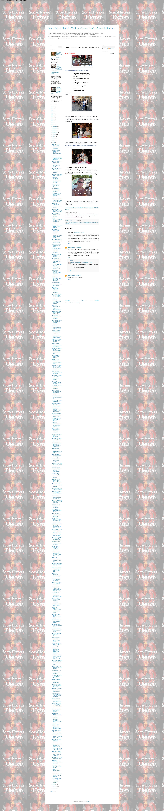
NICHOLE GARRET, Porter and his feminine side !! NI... (57, 732)
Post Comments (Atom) (75, 302)
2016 (52, 791)
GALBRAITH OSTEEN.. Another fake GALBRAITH (56, 382)
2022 (52, 114)
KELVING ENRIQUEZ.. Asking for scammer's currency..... (55, 290)
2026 (52, 106)
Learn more (2, 19)
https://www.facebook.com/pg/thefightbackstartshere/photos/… (81, 145)
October (54, 130)
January (54, 788)
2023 (52, 112)
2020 (52, 118)
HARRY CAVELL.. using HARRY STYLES (56, 460)
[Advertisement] (38, 10)
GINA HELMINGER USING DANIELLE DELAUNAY (57, 736)
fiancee (92, 222)
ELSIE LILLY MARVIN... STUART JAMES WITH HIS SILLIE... (56, 273)
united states (87, 223)
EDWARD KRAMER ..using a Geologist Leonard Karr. (57, 440)
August (54, 134)
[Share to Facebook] (79, 220)
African (74, 222)
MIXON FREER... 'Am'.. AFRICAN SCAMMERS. (56, 579)
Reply (69, 243)
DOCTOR (78, 222)
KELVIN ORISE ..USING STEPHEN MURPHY (57, 372)
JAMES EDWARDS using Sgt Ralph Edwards (56, 419)
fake (90, 222)
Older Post (97, 300)
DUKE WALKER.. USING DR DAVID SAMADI (57, 485)
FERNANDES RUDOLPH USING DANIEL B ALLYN (57, 210)
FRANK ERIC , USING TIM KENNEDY (55, 230)
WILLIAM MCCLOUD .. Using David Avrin (57, 762)
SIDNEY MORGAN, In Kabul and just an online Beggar (56, 644)
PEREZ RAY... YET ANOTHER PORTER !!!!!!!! (56, 255)
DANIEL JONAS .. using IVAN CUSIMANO (56, 506)
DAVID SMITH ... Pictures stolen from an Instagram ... (56, 345)
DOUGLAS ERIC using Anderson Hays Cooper (57, 625)
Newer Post (67, 300)
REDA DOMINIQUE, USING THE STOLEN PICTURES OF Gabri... (57, 164)
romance (73, 223)
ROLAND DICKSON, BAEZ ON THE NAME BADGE (57, 745)
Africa (71, 222)
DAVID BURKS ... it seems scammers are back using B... (56, 455)
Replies (71, 260)
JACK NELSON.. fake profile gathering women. (57, 621)
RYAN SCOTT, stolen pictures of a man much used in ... (57, 690)
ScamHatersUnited (75, 262)
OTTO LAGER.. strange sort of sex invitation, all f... (56, 497)
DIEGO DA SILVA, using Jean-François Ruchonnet (56, 685)
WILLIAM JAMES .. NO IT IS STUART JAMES (56, 766)
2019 (52, 120)
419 (69, 222)
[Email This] (75, 220)
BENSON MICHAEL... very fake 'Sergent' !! (56, 575)
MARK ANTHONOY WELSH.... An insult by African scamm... (57, 200)
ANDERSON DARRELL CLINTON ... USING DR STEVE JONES (57, 720)
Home (82, 300)
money (71, 223)
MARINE (67, 223)
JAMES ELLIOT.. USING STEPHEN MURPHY (56, 543)
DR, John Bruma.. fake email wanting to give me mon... (57, 464)
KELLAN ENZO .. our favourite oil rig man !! (57, 397)
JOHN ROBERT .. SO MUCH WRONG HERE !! (57, 775)
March (54, 784)
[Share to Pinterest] (80, 220)
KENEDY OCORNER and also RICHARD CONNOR (57, 501)
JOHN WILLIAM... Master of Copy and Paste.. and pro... (56, 284)
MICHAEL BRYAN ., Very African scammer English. (57, 405)
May (54, 140)
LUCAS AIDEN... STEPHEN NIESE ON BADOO (56, 515)
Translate (112, 48)
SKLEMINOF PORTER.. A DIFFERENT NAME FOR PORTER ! (55, 650)
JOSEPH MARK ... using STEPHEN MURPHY (56, 190)
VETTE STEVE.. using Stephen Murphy (56, 185)
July (53, 136)
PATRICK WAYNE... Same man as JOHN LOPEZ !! (57, 667)
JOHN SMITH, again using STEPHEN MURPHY (56, 672)
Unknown (66, 212)
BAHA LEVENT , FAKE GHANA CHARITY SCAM (56, 700)
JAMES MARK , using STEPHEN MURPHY (57, 387)
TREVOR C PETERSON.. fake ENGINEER (56, 771)
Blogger (88, 801)
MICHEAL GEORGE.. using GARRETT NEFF (56, 327)
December (55, 126)
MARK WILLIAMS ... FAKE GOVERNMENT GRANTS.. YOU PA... (57, 351)
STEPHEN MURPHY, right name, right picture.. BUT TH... (57, 531)
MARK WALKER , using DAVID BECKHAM (56, 681)
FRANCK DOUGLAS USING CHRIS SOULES (57, 226)
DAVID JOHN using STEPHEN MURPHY (56, 741)
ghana (95, 222)
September (55, 132)
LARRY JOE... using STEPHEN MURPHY (56, 317)
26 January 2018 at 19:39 (76, 275)
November (55, 128)
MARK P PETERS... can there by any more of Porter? (56, 331)
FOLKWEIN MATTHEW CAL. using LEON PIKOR (57, 714)
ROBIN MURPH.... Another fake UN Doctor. (56, 245)
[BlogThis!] (76, 220)
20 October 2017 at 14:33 (79, 232)
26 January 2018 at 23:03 (86, 262)
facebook (87, 222)
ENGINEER (82, 222)
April (54, 142)
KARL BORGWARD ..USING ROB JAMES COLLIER (56, 492)
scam (80, 223)
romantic (77, 223)
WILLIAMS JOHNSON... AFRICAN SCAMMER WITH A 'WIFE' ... (56, 180)
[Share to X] (77, 220)
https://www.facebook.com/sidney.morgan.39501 (76, 70)
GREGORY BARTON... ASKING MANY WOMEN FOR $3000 (56, 610)
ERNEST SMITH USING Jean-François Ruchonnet (56, 480)
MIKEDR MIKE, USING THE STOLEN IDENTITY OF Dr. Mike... (56, 153)
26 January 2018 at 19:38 (73, 212)
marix (69, 247)
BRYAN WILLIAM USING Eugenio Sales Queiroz (56, 312)
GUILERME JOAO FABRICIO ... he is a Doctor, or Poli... (57, 415)
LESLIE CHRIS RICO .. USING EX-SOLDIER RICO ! (57, 538)
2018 (52, 122)
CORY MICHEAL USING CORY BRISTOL (56, 356)
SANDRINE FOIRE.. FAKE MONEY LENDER (56, 340)
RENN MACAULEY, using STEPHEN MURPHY (57, 584)
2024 (52, 110)
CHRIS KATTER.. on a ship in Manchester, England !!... (57, 158)
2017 (52, 124)
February (54, 786)
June (54, 138)
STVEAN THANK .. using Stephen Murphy (56, 710)
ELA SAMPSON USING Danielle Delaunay (56, 215)
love (97, 222)
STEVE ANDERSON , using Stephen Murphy (57, 676)
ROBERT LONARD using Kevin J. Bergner (56, 634)
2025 (52, 108)
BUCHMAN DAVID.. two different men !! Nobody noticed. (57, 241)
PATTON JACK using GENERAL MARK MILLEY (57, 564)
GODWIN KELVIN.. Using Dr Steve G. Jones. (56, 630)
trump (83, 223)
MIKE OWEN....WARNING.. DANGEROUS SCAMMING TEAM (57, 221)
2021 (52, 116)
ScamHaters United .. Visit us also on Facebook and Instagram (81, 28)
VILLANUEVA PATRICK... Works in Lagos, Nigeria (56, 336)
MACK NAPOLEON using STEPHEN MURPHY (56, 435)
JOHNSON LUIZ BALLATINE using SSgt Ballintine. (56, 510)
